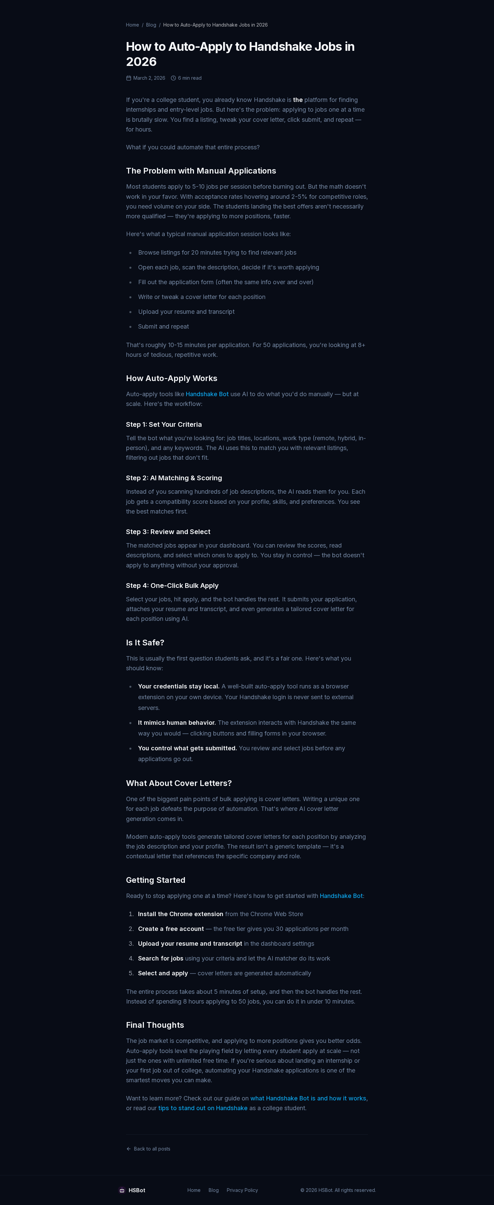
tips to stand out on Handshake (203, 1108)
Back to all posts (152, 1149)
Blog (151, 25)
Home (132, 25)
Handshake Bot (207, 394)
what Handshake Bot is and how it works (308, 1098)
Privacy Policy (242, 1190)
